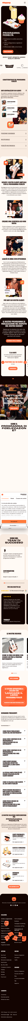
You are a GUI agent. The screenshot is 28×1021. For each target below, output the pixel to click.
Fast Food (3, 955)
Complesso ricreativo (6, 967)
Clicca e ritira (4, 926)
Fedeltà (3, 942)
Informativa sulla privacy (6, 1017)
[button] (24, 730)
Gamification (17, 932)
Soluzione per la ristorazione (4, 936)
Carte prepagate (18, 918)
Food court (3, 977)
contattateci (13, 368)
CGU (11, 1014)
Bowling (2, 972)
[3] (15, 378)
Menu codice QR (4, 923)
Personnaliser (13, 525)
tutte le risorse (14, 678)
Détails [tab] (12, 498)
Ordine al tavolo (4, 933)
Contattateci (5, 725)
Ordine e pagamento (6, 918)
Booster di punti (18, 942)
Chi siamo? (17, 957)
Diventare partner (5, 997)
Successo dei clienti (19, 973)
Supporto (17, 983)
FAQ (15, 980)
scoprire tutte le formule (14, 340)
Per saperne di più (17, 842)
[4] (15, 673)
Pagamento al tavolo (6, 930)
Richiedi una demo (5, 999)
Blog (15, 976)
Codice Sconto (17, 940)
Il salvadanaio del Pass (19, 926)
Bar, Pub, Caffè (4, 964)
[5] (16, 673)
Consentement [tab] (5, 498)
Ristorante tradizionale (6, 960)
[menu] (25, 2)
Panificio (3, 969)
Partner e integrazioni (19, 955)
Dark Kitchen (4, 962)
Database (16, 921)
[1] (13, 378)
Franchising (3, 957)
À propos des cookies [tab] (21, 498)
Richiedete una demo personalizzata (14, 702)
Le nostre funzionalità (19, 978)
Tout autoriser (14, 521)
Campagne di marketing (19, 923)
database (22, 308)
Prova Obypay (14, 408)
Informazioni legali (5, 1014)
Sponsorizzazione (18, 935)
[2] (14, 378)
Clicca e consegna (5, 928)
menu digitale (20, 231)
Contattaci (3, 994)
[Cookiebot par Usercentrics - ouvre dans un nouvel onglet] (20, 495)
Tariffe (16, 960)
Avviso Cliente (17, 937)
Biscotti (15, 1014)
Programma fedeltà (5, 944)
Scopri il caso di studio (10, 576)
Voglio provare (8, 51)
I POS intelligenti (4, 939)
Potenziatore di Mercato (18, 929)
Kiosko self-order (5, 921)
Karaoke (3, 974)
